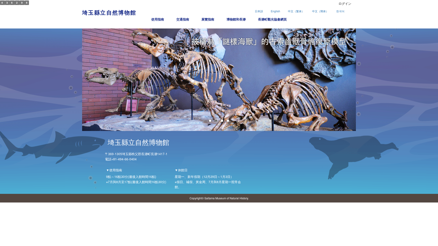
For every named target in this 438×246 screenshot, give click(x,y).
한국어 (340, 11)
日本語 (259, 11)
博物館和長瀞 (236, 19)
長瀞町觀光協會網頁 (272, 19)
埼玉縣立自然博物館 (109, 12)
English (275, 11)
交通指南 (182, 19)
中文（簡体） (320, 11)
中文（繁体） (296, 11)
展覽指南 (207, 19)
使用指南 (157, 19)
